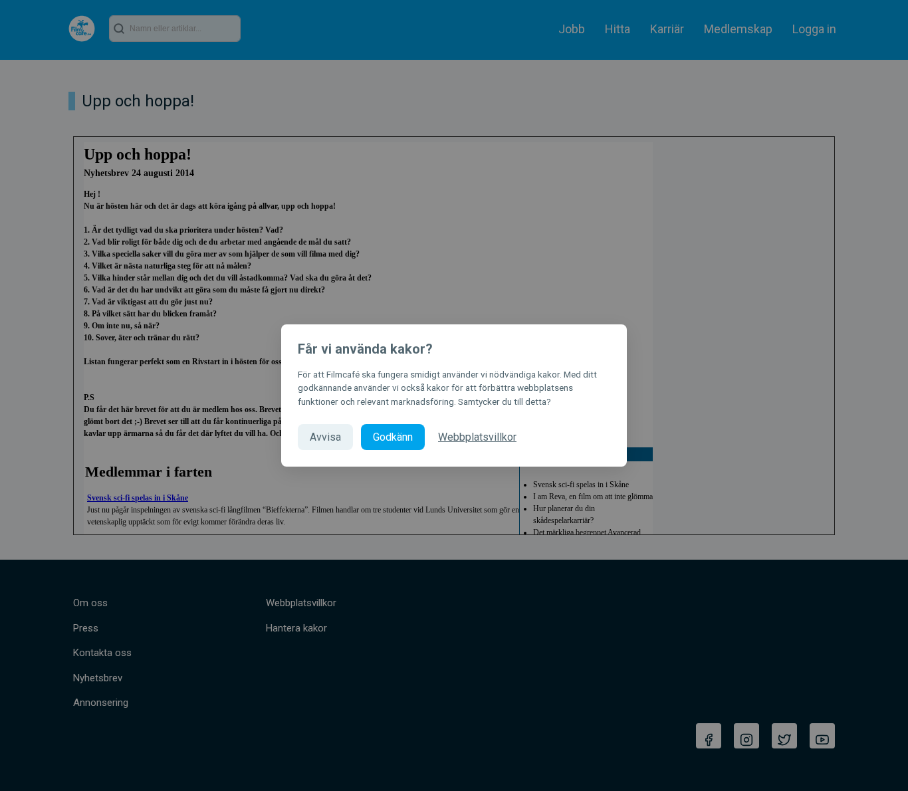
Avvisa (325, 437)
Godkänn (393, 437)
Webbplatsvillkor (477, 437)
